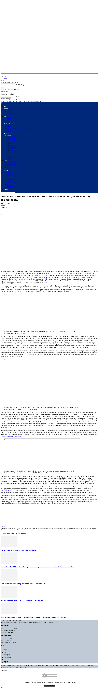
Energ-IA (9, 176)
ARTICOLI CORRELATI (7, 533)
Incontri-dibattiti (11, 164)
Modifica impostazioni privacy (85, 665)
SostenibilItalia (11, 131)
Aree (5, 116)
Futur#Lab (10, 174)
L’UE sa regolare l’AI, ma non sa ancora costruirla (18, 550)
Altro (11, 152)
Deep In (9, 184)
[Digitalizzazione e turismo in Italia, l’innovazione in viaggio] (9, 597)
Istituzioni (13, 147)
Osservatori (7, 123)
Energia (12, 143)
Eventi (5, 160)
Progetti (6, 170)
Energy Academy (11, 182)
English (5, 76)
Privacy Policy (5, 91)
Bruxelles (6, 133)
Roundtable (10, 167)
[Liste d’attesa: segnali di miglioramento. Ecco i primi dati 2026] (9, 580)
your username (19, 84)
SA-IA (9, 177)
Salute (8, 120)
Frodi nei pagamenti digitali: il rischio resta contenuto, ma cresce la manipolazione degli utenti (35, 617)
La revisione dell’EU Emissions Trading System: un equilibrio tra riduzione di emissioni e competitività (37, 567)
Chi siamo (10, 109)
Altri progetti (10, 187)
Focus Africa (10, 186)
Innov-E (9, 126)
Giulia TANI (4, 526)
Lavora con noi (11, 114)
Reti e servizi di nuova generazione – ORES (19, 128)
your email (18, 96)
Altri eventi (10, 169)
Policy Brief (10, 157)
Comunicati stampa (12, 153)
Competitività (14, 140)
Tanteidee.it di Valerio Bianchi (17, 667)
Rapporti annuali (11, 159)
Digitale (9, 118)
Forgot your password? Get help (10, 89)
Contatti (6, 189)
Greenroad (10, 179)
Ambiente (12, 138)
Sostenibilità (10, 121)
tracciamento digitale (7, 490)
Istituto (6, 108)
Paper (8, 155)
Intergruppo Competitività (14, 172)
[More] (34, 209)
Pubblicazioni (7, 135)
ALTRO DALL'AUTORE (19, 533)
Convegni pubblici (12, 162)
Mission (9, 111)
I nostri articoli (11, 137)
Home (5, 106)
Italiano (5, 78)
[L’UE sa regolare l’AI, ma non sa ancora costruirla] (9, 547)
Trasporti (12, 150)
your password (19, 86)
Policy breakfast (11, 165)
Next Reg (9, 181)
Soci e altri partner (12, 113)
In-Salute (9, 130)
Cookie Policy (71, 665)
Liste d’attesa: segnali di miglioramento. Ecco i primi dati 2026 (23, 584)
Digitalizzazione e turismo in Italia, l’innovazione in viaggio (22, 600)
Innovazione (13, 145)
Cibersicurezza (11, 125)
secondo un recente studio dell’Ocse (39, 279)
